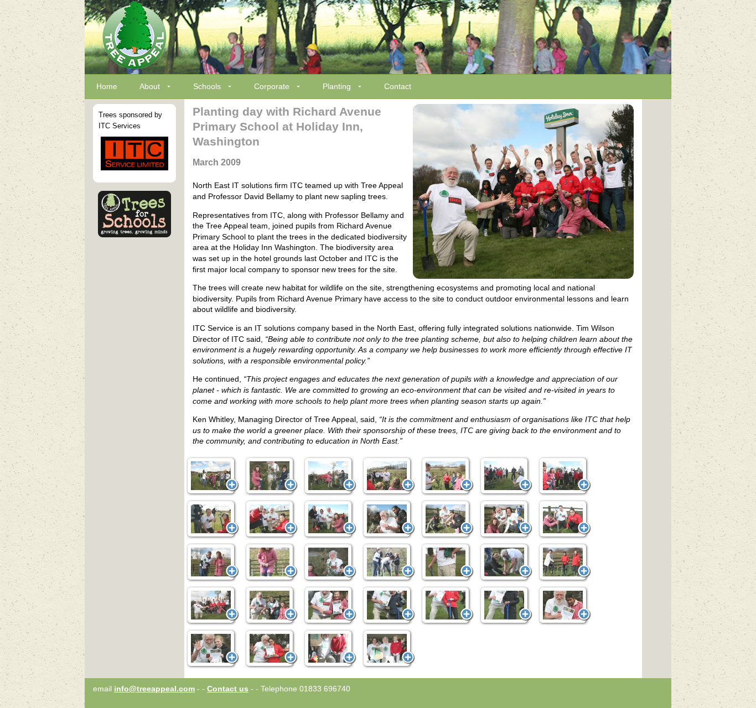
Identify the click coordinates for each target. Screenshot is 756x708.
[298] (212, 649)
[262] (564, 562)
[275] (271, 606)
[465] (329, 649)
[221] (388, 562)
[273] (212, 606)
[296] (564, 606)
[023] (388, 476)
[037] (505, 476)
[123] (447, 519)
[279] (388, 606)
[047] (212, 519)
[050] (271, 519)
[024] (447, 476)
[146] (505, 519)
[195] (212, 562)
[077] (329, 519)
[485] (388, 649)
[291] (505, 606)
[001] (212, 476)
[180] (564, 519)
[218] (271, 562)
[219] (329, 562)
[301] (271, 649)
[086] (388, 519)
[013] (329, 476)
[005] (271, 476)
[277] (329, 606)
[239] (447, 562)
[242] (505, 562)
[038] (564, 476)
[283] (447, 606)
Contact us (227, 688)
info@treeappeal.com (154, 688)
